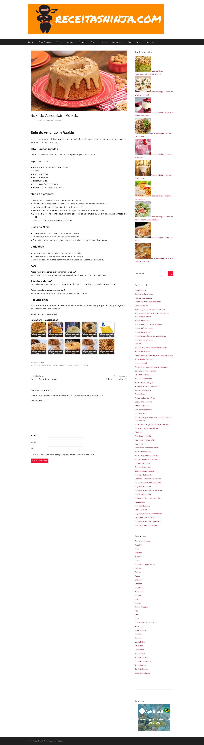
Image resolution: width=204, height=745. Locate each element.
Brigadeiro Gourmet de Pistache (148, 490)
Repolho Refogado (143, 390)
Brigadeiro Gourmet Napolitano (148, 521)
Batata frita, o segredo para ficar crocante (152, 424)
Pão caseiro (139, 444)
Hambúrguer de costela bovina (148, 302)
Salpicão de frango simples (146, 371)
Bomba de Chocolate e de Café (148, 479)
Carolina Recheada (143, 494)
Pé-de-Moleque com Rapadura (148, 483)
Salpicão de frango (143, 375)
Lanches (138, 584)
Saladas (138, 638)
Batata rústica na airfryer (145, 398)
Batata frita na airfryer (144, 382)
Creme (138, 572)
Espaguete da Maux (143, 467)
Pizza (137, 626)
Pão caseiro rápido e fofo (145, 440)
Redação (60, 120)
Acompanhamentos (143, 541)
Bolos (93, 42)
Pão (136, 611)
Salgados (139, 646)
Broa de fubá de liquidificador (147, 428)
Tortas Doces (140, 665)
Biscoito (138, 557)
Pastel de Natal (141, 510)
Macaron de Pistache (143, 475)
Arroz (137, 549)
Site (32, 448)
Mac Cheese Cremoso (144, 340)
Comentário (36, 401)
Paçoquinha (140, 502)
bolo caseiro (46, 365)
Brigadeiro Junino (142, 463)
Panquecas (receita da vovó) (146, 448)
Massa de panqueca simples (146, 455)
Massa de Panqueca (143, 452)
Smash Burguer (141, 306)
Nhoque (138, 432)
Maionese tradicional (143, 379)
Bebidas (82, 42)
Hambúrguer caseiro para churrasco (150, 309)
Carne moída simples (144, 294)
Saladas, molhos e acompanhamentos (151, 348)
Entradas (138, 580)
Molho (137, 599)
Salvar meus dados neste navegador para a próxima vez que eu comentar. (63, 455)
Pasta (137, 615)
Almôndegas (140, 290)
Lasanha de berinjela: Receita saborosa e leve (154, 355)
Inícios (30, 42)
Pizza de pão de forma (144, 359)
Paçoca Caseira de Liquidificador (148, 514)
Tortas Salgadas (141, 669)
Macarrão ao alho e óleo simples (148, 324)
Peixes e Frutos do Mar (144, 622)
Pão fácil (138, 344)
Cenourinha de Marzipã (144, 471)
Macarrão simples (142, 320)
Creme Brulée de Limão (145, 517)
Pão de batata (140, 413)
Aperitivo (150, 42)
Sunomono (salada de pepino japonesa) (151, 367)
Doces (59, 42)
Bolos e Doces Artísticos (145, 564)
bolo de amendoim (59, 365)
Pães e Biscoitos (141, 607)
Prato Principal (45, 42)
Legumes (139, 588)
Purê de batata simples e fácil (147, 386)
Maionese (139, 591)
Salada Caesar (141, 394)
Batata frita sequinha (143, 402)
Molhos (138, 603)
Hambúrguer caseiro (143, 298)
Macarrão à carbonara (144, 328)
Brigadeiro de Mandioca (145, 486)
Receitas (41, 362)
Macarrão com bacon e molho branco (150, 336)
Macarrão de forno (142, 332)
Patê (137, 619)
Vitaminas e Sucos (142, 673)
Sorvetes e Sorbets (143, 661)
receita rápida (72, 365)
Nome (34, 435)
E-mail (34, 442)
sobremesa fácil (83, 365)
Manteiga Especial (142, 506)
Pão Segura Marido (143, 436)
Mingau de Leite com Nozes (146, 459)
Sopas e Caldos (134, 42)
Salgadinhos (140, 642)
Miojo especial (141, 363)
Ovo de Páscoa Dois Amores (146, 525)
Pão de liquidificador (143, 410)
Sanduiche (139, 650)
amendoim (38, 365)
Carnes (70, 42)
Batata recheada (142, 406)
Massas (104, 42)
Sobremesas (117, 42)
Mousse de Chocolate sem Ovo (148, 498)
